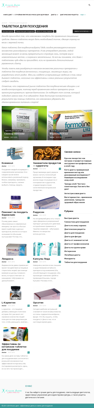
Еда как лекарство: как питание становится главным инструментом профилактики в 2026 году (78, 162)
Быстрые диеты (8, 31)
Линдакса (7, 258)
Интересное (70, 251)
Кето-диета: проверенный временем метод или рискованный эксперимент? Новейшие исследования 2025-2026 (77, 175)
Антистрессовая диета (74, 193)
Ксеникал (7, 163)
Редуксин (38, 212)
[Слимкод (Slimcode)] (24, 125)
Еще (82, 15)
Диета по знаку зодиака (44, 31)
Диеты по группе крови (75, 248)
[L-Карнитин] (16, 293)
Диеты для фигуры (72, 237)
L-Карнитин (8, 302)
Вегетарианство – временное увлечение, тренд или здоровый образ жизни (78, 199)
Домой (4, 23)
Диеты (53, 15)
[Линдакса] (16, 249)
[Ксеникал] (16, 153)
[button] (89, 5)
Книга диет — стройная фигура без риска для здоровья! (26, 15)
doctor (6, 137)
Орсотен (38, 302)
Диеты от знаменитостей (76, 240)
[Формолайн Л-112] (69, 125)
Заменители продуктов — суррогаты (47, 164)
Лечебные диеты (72, 255)
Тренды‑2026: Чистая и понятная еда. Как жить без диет (77, 186)
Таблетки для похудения (13, 131)
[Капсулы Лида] (47, 249)
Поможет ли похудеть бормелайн (15, 213)
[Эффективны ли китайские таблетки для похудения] (16, 334)
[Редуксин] (47, 202)
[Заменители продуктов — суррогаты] (47, 153)
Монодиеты (69, 259)
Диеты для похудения (74, 233)
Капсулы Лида (41, 258)
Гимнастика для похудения (25, 31)
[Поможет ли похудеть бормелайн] (16, 202)
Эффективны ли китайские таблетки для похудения (14, 347)
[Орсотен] (47, 293)
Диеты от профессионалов (76, 244)
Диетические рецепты (69, 15)
